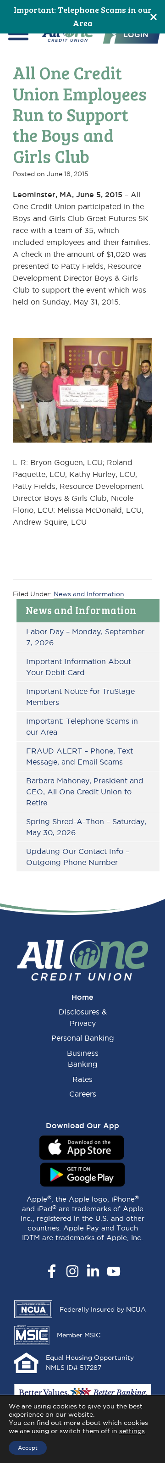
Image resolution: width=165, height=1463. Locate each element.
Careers (82, 1094)
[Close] (154, 16)
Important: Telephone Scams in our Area (82, 726)
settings (132, 1431)
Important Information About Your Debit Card (78, 666)
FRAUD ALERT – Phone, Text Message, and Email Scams (79, 756)
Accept (28, 1448)
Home (83, 997)
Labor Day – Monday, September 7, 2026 (85, 637)
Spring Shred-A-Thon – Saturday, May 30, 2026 (86, 827)
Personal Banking (82, 1038)
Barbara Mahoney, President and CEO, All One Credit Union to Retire (84, 791)
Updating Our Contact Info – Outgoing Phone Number (77, 856)
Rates (82, 1079)
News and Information (81, 610)
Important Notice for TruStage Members (80, 696)
